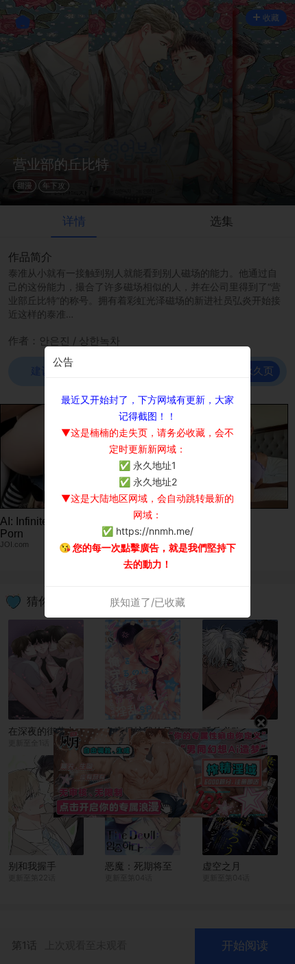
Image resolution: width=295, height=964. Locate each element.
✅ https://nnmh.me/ (147, 531)
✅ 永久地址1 (147, 465)
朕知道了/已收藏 (147, 602)
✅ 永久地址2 (148, 481)
